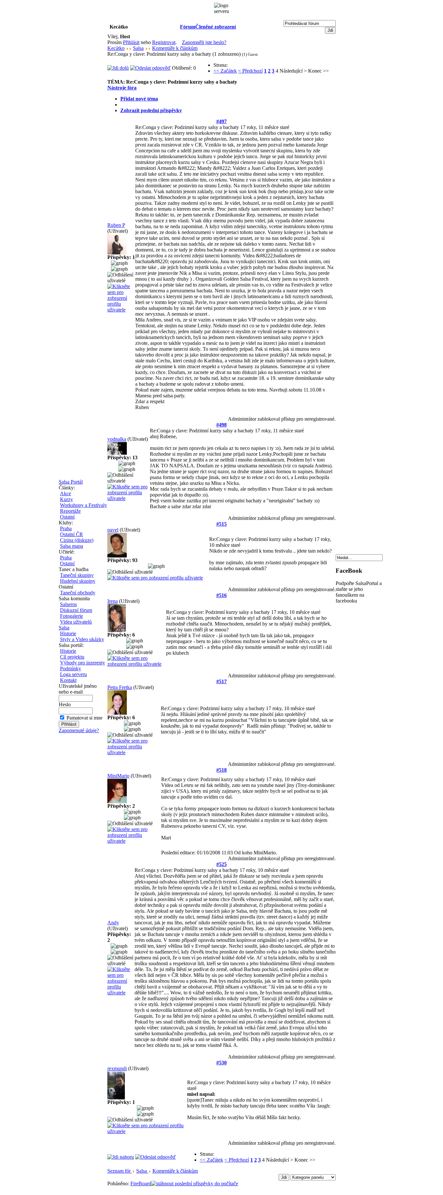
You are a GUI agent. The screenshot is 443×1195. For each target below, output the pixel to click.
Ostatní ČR (71, 534)
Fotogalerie (71, 616)
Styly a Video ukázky (82, 639)
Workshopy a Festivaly (83, 505)
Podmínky (70, 668)
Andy (113, 922)
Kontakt (68, 680)
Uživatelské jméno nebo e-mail (78, 689)
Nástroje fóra (122, 87)
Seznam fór (119, 1171)
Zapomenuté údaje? (79, 730)
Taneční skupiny (77, 575)
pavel (112, 530)
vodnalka (116, 439)
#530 (221, 1062)
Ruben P (116, 225)
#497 (221, 121)
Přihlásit (131, 42)
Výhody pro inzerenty (82, 662)
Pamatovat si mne (84, 718)
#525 (221, 864)
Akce (65, 493)
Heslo (65, 704)
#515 (221, 524)
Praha (66, 528)
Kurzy (66, 499)
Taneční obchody (77, 592)
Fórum (187, 26)
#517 (221, 681)
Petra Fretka (119, 687)
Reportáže (70, 511)
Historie (68, 633)
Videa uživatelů (76, 622)
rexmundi (117, 1068)
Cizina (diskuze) (76, 540)
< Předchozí (250, 71)
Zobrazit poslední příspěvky (151, 110)
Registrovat (163, 42)
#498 (221, 425)
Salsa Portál (71, 482)
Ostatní (67, 517)
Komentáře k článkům (175, 48)
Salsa (64, 627)
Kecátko (116, 48)
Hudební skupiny (77, 581)
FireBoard (140, 1183)
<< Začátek (225, 71)
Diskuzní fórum (76, 610)
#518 (221, 770)
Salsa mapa (71, 546)
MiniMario (118, 776)
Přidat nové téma (139, 98)
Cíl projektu (72, 657)
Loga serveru (73, 674)
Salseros (68, 604)
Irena (112, 601)
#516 (221, 595)
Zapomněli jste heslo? (204, 42)
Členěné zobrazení (215, 26)
